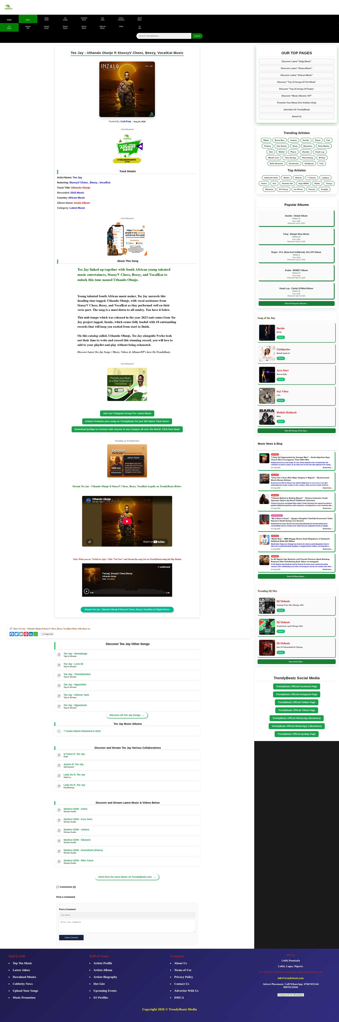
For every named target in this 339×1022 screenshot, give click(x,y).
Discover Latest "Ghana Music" (296, 68)
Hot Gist (99, 983)
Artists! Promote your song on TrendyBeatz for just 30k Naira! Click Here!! (127, 421)
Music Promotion (24, 997)
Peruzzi (312, 189)
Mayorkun (307, 146)
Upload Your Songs (25, 990)
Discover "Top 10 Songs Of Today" (296, 89)
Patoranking (307, 158)
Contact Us (181, 983)
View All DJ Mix (297, 662)
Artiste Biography (105, 977)
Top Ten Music (22, 963)
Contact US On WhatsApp (290, 995)
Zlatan (318, 140)
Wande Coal (273, 158)
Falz (328, 140)
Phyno (293, 152)
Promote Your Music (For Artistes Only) (296, 103)
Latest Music (77, 207)
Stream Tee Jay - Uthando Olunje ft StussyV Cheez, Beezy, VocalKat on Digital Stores (127, 609)
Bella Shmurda (276, 163)
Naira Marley (323, 146)
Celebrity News (23, 983)
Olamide (305, 152)
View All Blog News (296, 576)
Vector (264, 183)
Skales (286, 178)
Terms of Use (182, 970)
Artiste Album (102, 970)
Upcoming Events (105, 990)
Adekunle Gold (271, 178)
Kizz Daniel (282, 146)
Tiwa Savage (290, 158)
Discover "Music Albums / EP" (297, 96)
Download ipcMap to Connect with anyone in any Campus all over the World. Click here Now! (127, 429)
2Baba (266, 140)
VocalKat (104, 182)
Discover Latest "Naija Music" (297, 61)
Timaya (329, 183)
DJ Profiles (100, 997)
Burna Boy (279, 140)
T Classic (311, 178)
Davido (306, 140)
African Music (76, 197)
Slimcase (269, 189)
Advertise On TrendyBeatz (297, 109)
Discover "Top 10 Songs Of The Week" (296, 82)
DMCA (179, 997)
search (197, 36)
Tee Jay (77, 177)
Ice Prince (298, 189)
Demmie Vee (287, 183)
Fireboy (267, 146)
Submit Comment (71, 938)
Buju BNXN (304, 183)
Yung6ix (324, 189)
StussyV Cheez (78, 182)
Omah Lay (319, 152)
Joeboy (293, 140)
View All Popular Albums (297, 303)
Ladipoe (325, 178)
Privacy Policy (183, 977)
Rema (295, 146)
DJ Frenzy (283, 189)
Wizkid (282, 152)
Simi (271, 152)
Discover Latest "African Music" (297, 75)
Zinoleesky (294, 163)
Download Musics (24, 977)
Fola (322, 163)
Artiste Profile (102, 963)
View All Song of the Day (296, 431)
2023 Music (77, 192)
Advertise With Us (186, 990)
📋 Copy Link (47, 634)
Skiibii (317, 183)
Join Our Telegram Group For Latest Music (127, 413)
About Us (296, 116)
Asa (274, 183)
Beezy (93, 182)
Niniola (298, 178)
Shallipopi (309, 163)
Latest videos (21, 970)
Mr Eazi (322, 158)
